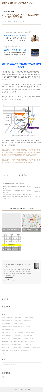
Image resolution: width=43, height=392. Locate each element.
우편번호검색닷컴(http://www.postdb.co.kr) (17, 326)
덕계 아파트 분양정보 (8, 183)
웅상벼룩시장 (17, 347)
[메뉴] (40, 3)
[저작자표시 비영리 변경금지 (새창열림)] (24, 175)
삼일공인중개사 (29, 338)
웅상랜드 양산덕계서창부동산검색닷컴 (18, 3)
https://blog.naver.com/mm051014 (16, 32)
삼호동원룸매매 (7, 318)
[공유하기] (8, 175)
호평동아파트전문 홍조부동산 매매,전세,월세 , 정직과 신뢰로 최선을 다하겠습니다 (15, 39)
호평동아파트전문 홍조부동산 (15, 35)
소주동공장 (27, 344)
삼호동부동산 (17, 338)
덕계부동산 (27, 320)
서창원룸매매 (7, 335)
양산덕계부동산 (18, 323)
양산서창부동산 (26, 350)
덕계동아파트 (7, 338)
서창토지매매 (30, 341)
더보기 (3, 353)
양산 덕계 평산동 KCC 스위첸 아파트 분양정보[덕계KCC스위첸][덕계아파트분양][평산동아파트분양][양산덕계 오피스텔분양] (17, 196)
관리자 (28, 389)
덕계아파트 (6, 344)
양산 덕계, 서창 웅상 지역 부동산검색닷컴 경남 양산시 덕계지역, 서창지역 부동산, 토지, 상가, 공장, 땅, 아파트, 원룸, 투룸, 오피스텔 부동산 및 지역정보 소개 (17, 272)
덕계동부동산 (17, 335)
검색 (39, 364)
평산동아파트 (28, 335)
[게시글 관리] (10, 175)
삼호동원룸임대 (7, 320)
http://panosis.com (10, 47)
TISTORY (22, 389)
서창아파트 (27, 347)
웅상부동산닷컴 (7, 341)
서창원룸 (5, 350)
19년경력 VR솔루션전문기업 (15, 50)
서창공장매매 (15, 350)
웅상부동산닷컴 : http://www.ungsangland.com (18, 332)
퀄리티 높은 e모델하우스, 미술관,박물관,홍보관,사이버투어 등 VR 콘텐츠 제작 (15, 53)
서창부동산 (37, 347)
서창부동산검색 (16, 344)
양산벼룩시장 (19, 318)
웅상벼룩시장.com (8, 329)
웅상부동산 (18, 320)
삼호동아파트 (7, 347)
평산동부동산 (30, 318)
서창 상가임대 (19, 341)
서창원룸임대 (7, 323)
